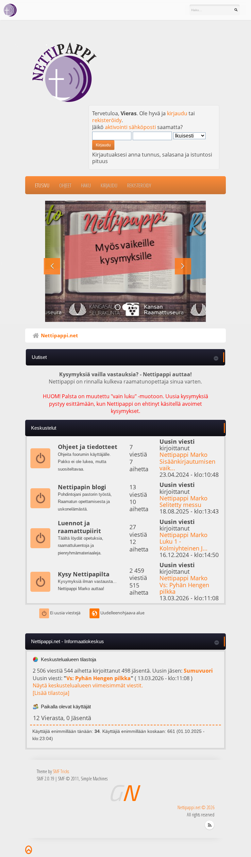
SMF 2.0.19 (45, 778)
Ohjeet (65, 185)
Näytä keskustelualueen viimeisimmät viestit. (88, 685)
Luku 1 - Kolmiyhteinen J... (183, 544)
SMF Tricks (61, 771)
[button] (53, 261)
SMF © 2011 (68, 778)
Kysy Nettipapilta (83, 574)
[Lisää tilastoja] (51, 693)
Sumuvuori (198, 670)
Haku (86, 185)
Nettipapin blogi (82, 487)
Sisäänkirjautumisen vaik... (187, 464)
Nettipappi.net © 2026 (195, 807)
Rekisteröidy (139, 185)
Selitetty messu (180, 504)
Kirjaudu (109, 185)
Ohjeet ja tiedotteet (87, 447)
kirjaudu (177, 113)
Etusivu (42, 185)
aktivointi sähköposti (130, 127)
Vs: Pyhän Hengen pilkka (184, 588)
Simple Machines (94, 778)
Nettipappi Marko (183, 454)
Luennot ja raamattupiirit (79, 526)
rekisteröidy (107, 120)
